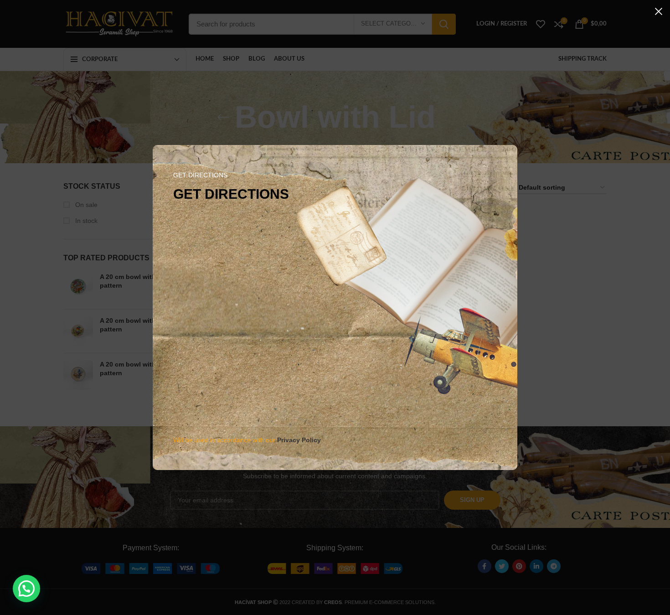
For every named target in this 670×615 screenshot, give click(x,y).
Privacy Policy (299, 440)
